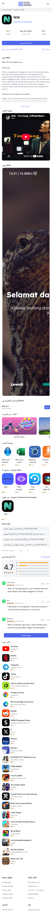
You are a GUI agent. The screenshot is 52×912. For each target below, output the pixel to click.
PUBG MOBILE (33, 894)
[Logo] (25, 3)
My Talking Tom (34, 882)
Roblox (30, 898)
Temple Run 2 (33, 886)
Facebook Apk (7, 886)
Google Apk (6, 882)
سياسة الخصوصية (34, 909)
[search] (48, 4)
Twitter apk (6, 890)
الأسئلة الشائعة (7, 909)
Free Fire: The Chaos (36, 890)
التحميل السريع (26, 43)
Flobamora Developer (23, 22)
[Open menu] (3, 3)
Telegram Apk (7, 894)
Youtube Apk (7, 898)
